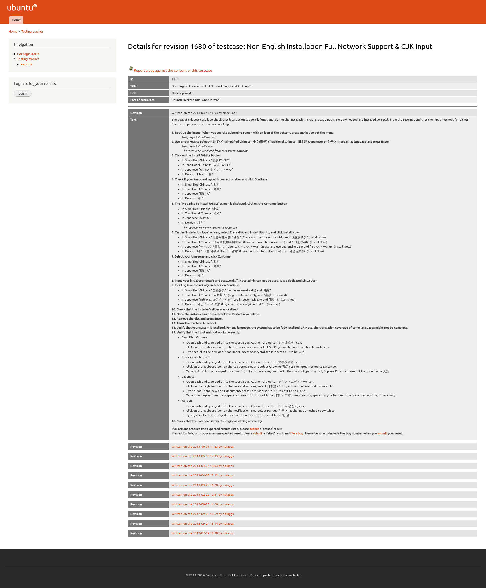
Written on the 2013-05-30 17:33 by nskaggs (203, 456)
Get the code (237, 575)
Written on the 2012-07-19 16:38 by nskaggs (203, 533)
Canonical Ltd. (216, 575)
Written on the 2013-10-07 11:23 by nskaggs (203, 446)
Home (16, 20)
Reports (26, 64)
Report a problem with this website (275, 575)
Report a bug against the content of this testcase (173, 70)
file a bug (296, 433)
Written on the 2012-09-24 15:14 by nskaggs (203, 523)
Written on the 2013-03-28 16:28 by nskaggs (203, 485)
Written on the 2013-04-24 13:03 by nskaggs (203, 465)
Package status (28, 54)
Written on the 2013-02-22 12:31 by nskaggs (203, 494)
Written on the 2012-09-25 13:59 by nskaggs (203, 514)
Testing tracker (32, 31)
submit (254, 428)
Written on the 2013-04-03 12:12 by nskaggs (203, 475)
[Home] (23, 8)
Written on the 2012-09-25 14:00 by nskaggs (203, 504)
